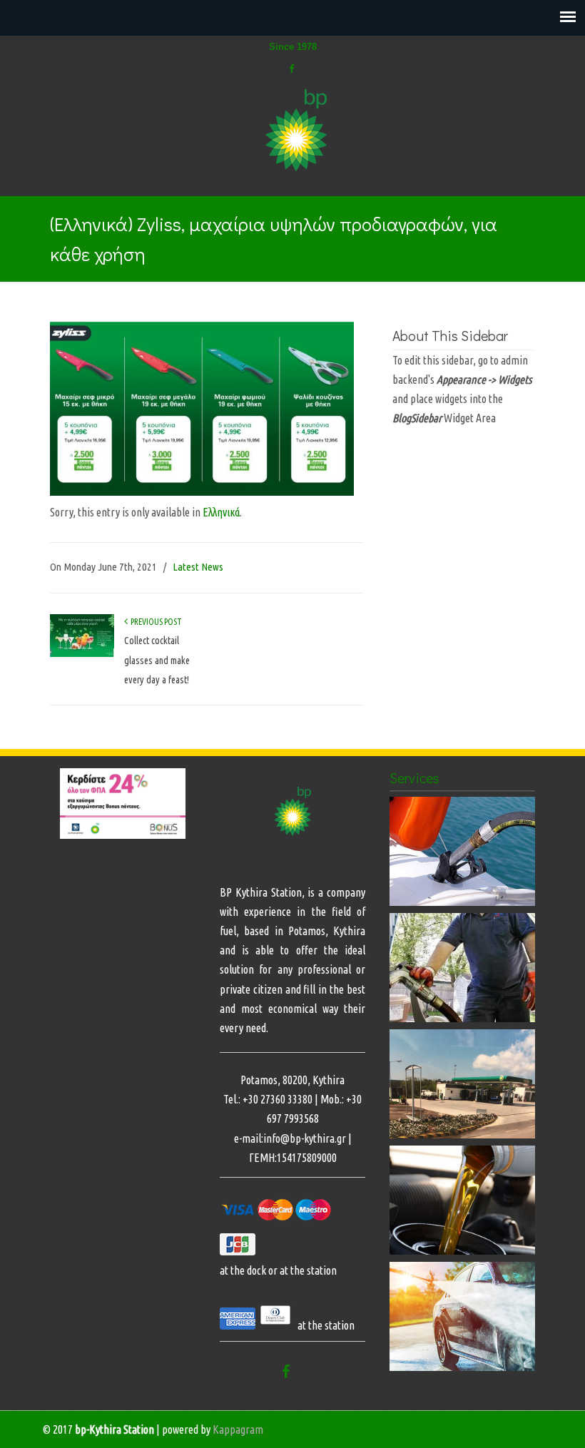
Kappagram (238, 1429)
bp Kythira (299, 131)
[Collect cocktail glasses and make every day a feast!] (82, 653)
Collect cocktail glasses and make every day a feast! (157, 660)
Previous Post (155, 621)
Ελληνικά (221, 512)
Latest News (198, 567)
